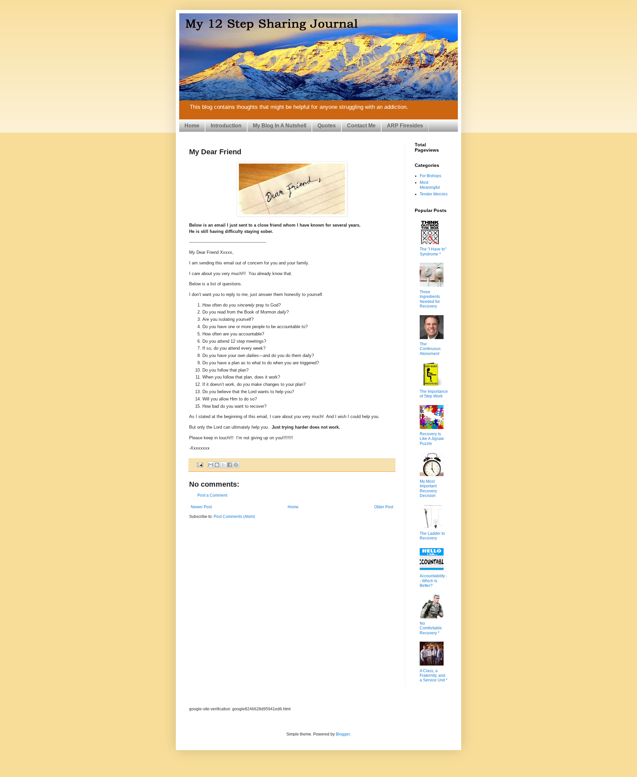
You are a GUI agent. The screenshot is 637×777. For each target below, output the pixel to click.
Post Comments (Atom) (234, 516)
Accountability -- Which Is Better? (433, 581)
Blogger (343, 734)
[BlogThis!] (217, 464)
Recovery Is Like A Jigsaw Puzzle (432, 439)
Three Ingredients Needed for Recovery (430, 299)
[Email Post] (199, 464)
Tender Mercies (434, 194)
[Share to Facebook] (229, 464)
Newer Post (201, 507)
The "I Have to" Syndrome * (433, 251)
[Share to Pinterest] (236, 464)
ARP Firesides (405, 125)
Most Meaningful (430, 184)
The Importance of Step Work (434, 393)
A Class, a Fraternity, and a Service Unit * (434, 676)
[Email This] (210, 464)
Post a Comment (212, 495)
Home (191, 125)
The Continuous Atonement (430, 349)
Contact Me (361, 125)
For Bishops (430, 176)
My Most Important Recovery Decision (428, 488)
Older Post (383, 507)
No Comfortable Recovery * (431, 628)
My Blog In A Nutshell (279, 125)
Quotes (327, 125)
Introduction (226, 125)
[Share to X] (223, 464)
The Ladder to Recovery (432, 535)
